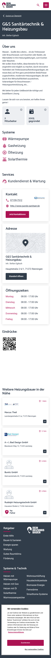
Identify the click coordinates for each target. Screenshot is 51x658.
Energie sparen (10, 544)
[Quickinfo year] (45, 109)
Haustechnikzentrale (37, 580)
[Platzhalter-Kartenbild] (25, 243)
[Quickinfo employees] (21, 109)
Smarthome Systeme (37, 594)
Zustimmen (25, 643)
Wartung (7, 549)
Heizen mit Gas (11, 584)
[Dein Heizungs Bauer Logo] (35, 531)
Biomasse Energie (35, 585)
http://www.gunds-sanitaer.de (25, 206)
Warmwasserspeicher (14, 597)
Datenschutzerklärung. (16, 632)
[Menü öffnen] (46, 5)
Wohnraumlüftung (36, 576)
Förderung (8, 558)
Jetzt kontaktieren (17, 214)
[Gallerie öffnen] (9, 344)
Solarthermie (9, 593)
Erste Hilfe (8, 535)
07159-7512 (16, 200)
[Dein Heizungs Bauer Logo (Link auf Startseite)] (9, 5)
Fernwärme (32, 589)
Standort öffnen (16, 276)
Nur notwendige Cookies (34, 649)
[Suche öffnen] (38, 5)
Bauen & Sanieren (12, 540)
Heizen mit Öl (10, 588)
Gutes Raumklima (12, 554)
